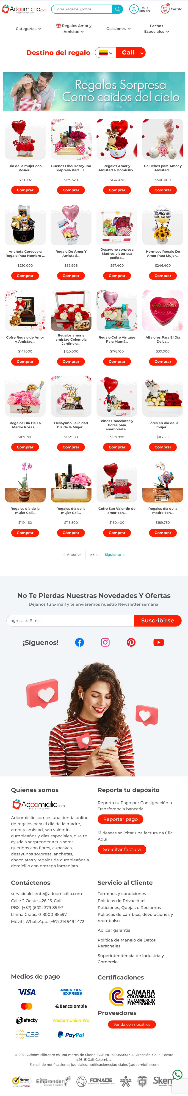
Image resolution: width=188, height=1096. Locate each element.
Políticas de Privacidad (121, 900)
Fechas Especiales (154, 29)
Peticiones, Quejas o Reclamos (129, 907)
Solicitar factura (122, 849)
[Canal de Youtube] (158, 642)
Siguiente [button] (113, 555)
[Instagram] (105, 642)
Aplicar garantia (114, 930)
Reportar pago (120, 819)
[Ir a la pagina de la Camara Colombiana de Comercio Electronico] (131, 996)
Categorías (26, 29)
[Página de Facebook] (79, 642)
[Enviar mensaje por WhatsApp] (177, 1075)
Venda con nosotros (131, 1024)
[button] (25, 166)
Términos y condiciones (122, 893)
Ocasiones (116, 29)
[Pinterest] (131, 642)
